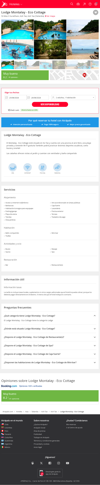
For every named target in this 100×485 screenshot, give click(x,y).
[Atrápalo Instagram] (58, 463)
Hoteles (19, 411)
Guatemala (9, 441)
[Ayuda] (90, 4)
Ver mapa (50, 16)
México (7, 447)
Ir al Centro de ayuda (74, 428)
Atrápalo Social (39, 428)
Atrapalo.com (8, 411)
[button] (95, 12)
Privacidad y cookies (41, 444)
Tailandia (35, 411)
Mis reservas (71, 425)
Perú (6, 431)
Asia (26, 411)
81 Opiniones (13, 77)
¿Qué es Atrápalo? (41, 424)
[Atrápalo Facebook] (50, 463)
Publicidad (38, 434)
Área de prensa (39, 431)
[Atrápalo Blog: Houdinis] (32, 463)
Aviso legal (38, 447)
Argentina (8, 444)
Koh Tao (44, 411)
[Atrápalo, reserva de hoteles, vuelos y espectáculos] (4, 4)
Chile (6, 424)
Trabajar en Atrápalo (41, 437)
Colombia (8, 428)
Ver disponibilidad (50, 104)
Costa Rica (8, 437)
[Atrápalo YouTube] (67, 463)
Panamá (8, 434)
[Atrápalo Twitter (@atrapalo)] (41, 463)
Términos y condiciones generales (47, 441)
